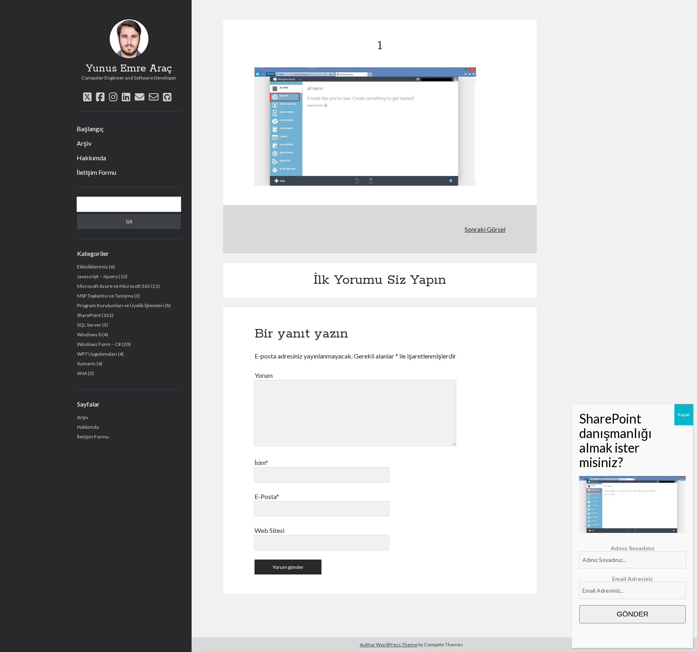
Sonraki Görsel (485, 229)
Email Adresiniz (632, 578)
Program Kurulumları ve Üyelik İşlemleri (120, 305)
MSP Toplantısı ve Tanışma (105, 296)
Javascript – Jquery (97, 276)
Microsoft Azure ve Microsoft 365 (113, 286)
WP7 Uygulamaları (97, 354)
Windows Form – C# (99, 344)
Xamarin (86, 364)
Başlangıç (90, 128)
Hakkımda (91, 157)
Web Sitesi (269, 530)
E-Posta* (267, 496)
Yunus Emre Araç (129, 68)
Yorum (264, 375)
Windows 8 (89, 334)
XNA (82, 373)
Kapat (684, 414)
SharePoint (89, 315)
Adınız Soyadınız (633, 548)
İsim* (261, 462)
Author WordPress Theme (388, 645)
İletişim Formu (96, 172)
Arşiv (84, 143)
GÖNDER (633, 614)
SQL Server (89, 325)
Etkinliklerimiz (92, 267)
